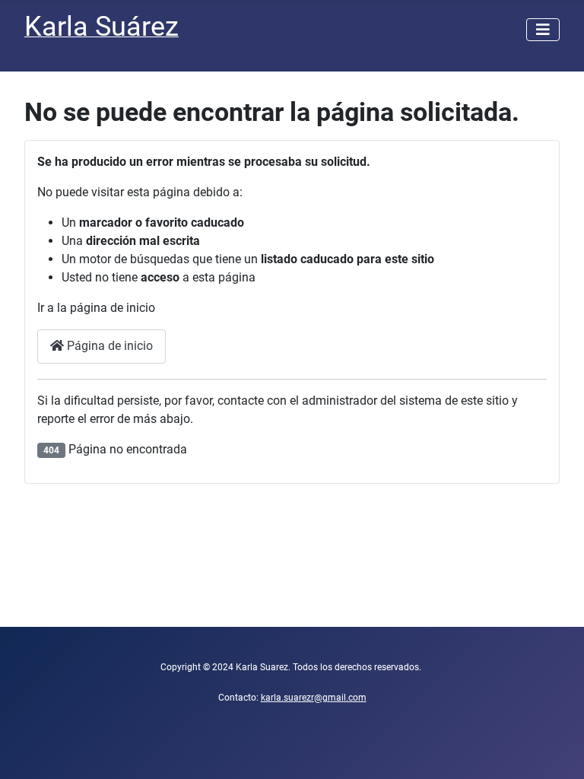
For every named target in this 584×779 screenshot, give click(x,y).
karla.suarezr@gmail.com (314, 697)
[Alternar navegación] (543, 29)
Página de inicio (108, 346)
